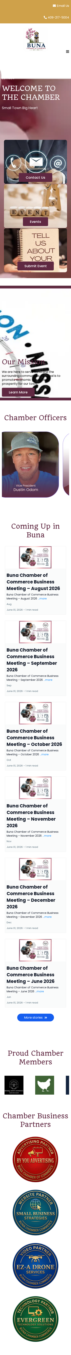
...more (42, 598)
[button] (67, 51)
